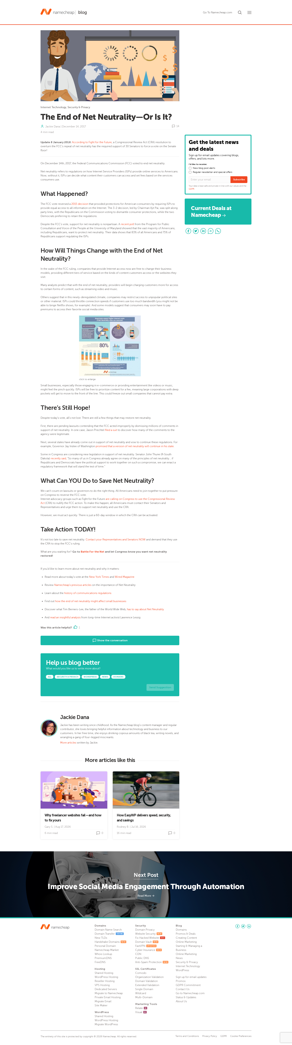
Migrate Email (103, 1001)
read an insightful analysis (65, 617)
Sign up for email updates (191, 977)
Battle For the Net (92, 551)
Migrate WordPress (106, 1024)
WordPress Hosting (106, 977)
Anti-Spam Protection (151, 962)
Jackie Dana (52, 126)
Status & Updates (186, 997)
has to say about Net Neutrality (145, 609)
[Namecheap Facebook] (237, 926)
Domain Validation (146, 981)
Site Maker (101, 1005)
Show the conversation (112, 640)
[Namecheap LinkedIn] (248, 926)
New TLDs (101, 937)
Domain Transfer (109, 933)
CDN (138, 954)
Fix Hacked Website (149, 937)
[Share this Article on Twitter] (196, 231)
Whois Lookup (103, 954)
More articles (68, 742)
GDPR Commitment (188, 985)
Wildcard (140, 993)
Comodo (140, 973)
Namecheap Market (107, 950)
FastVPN (145, 945)
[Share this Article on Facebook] (188, 231)
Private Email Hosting (108, 997)
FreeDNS (100, 962)
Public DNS (142, 958)
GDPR (191, 189)
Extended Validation (147, 985)
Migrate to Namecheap (109, 993)
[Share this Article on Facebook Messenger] (210, 231)
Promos (181, 981)
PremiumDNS (103, 958)
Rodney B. (123, 826)
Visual (140, 1012)
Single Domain (144, 989)
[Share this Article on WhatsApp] (218, 231)
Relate (140, 1008)
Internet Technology (53, 107)
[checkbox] (190, 168)
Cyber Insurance (148, 950)
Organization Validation (149, 977)
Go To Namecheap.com (217, 12)
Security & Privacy (79, 107)
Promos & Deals (186, 933)
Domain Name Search (108, 929)
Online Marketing (186, 941)
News (179, 958)
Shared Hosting (104, 973)
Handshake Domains (110, 941)
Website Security (148, 933)
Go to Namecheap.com (190, 993)
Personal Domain (105, 945)
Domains (181, 929)
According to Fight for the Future (92, 142)
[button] (240, 11)
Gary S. (49, 826)
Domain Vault (146, 941)
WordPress (182, 970)
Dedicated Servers (106, 989)
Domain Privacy (145, 929)
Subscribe (239, 179)
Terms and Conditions (187, 1036)
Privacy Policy (209, 1036)
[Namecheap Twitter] (243, 926)
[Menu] (249, 12)
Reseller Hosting (105, 981)
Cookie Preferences (240, 1036)
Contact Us (182, 989)
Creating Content (186, 937)
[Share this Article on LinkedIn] (203, 231)
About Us (181, 1001)
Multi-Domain (143, 997)
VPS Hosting (102, 985)
